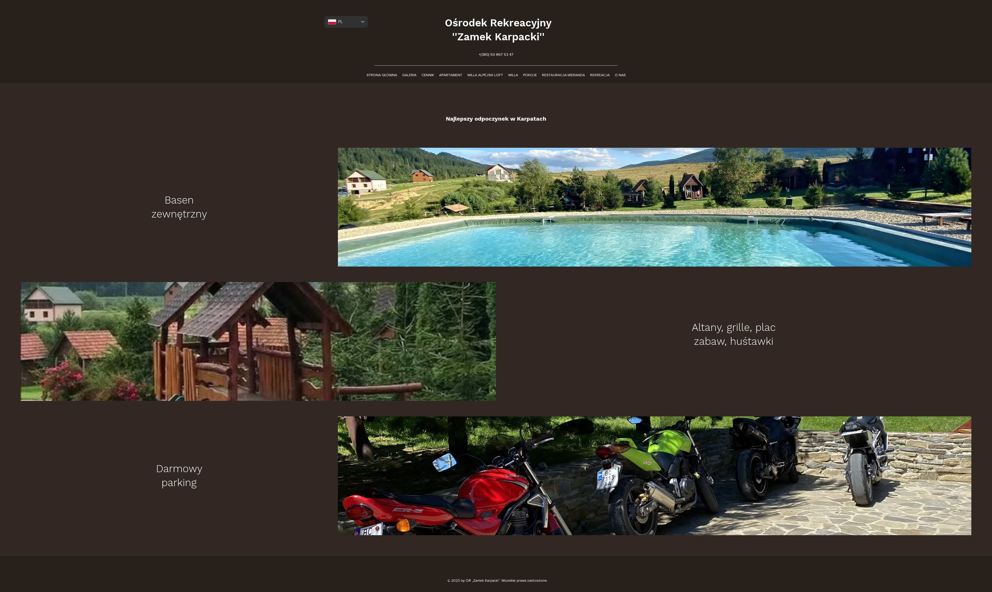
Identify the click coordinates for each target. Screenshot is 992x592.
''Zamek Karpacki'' (498, 37)
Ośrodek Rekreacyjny (498, 23)
